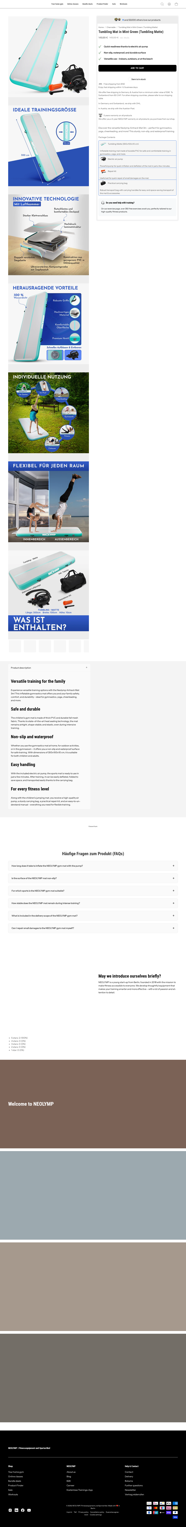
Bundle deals (14, 1481)
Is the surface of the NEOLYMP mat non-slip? (93, 878)
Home (101, 27)
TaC (75, 1512)
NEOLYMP (71, 1466)
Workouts (13, 1494)
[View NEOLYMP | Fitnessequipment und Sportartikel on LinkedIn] (16, 1510)
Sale (10, 1490)
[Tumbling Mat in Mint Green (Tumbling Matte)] (15, 646)
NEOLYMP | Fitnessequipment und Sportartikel (29, 1448)
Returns (129, 1481)
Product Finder (15, 1485)
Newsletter (130, 1490)
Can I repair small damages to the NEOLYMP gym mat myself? (93, 928)
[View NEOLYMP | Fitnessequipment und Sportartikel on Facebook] (23, 1510)
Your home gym (16, 1472)
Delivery (129, 1476)
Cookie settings (96, 1515)
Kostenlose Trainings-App (80, 1490)
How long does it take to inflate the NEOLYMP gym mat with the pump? (93, 866)
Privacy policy (83, 1512)
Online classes (15, 1476)
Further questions (134, 1485)
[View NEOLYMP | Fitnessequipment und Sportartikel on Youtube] (29, 1510)
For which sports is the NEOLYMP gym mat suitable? (93, 891)
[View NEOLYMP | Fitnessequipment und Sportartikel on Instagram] (10, 1510)
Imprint (69, 1512)
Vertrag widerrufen (134, 1494)
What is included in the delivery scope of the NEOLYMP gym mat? (93, 916)
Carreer (70, 1485)
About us (71, 1472)
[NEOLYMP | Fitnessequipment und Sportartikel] (15, 4)
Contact (129, 1472)
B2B (69, 1481)
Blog (69, 1476)
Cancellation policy (97, 1512)
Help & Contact (131, 1466)
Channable (111, 27)
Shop (10, 1466)
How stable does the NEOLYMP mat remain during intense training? (93, 903)
